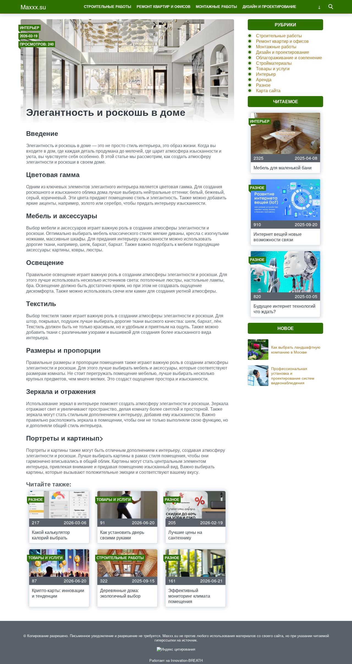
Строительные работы (107, 6)
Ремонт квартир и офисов (163, 6)
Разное (263, 85)
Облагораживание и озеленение (289, 57)
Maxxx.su (33, 6)
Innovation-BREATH (187, 660)
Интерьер (29, 27)
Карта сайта (268, 90)
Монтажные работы (216, 6)
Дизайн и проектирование (269, 6)
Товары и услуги (273, 68)
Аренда (263, 79)
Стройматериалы (274, 63)
